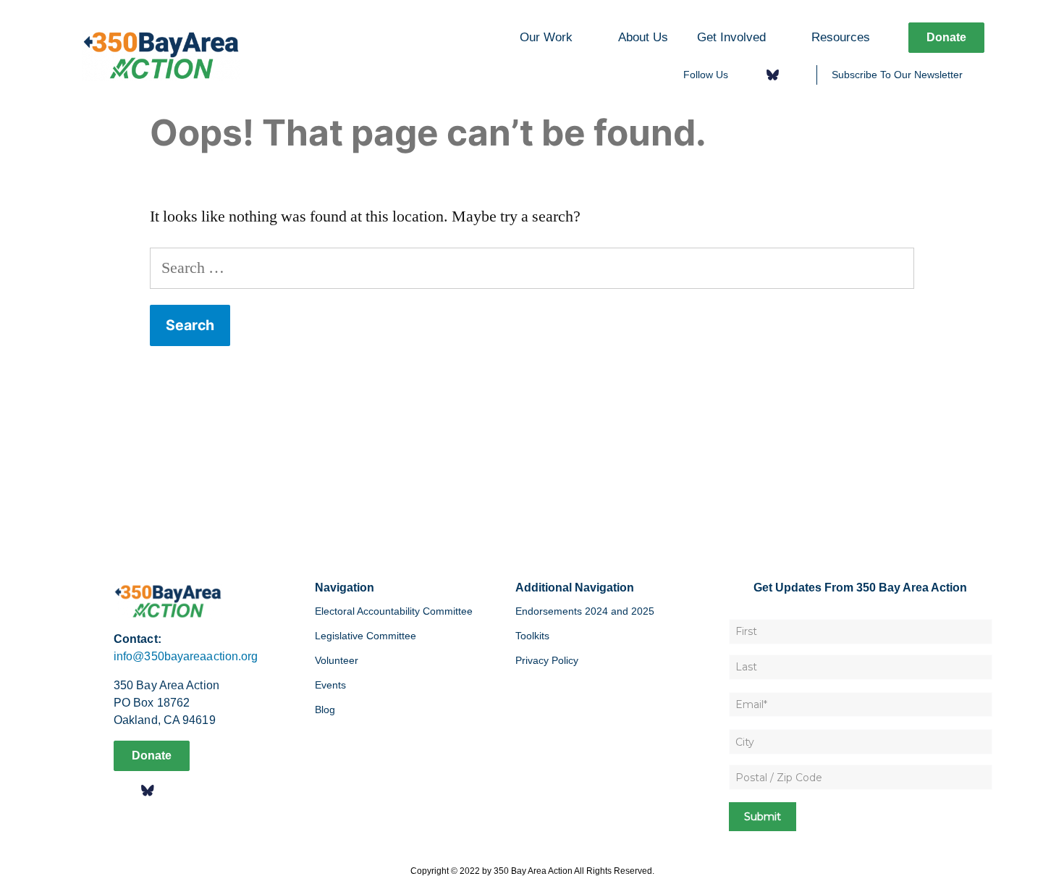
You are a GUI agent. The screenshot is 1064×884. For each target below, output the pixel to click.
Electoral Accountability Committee (394, 611)
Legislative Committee (365, 635)
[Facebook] (749, 75)
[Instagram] (796, 75)
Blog (325, 709)
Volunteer (336, 660)
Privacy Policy (546, 660)
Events (330, 685)
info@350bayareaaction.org (186, 656)
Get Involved (731, 36)
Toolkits (532, 635)
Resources (840, 36)
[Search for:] (532, 268)
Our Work (546, 36)
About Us (643, 36)
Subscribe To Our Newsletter (897, 74)
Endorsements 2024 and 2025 (584, 611)
